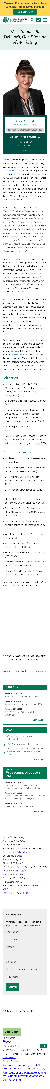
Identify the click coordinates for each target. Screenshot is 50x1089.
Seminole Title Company (14, 170)
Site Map (7, 1079)
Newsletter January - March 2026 (23, 704)
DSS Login (16, 1079)
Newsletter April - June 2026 (21, 696)
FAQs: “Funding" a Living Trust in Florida (23, 744)
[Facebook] (3, 1041)
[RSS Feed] (11, 1041)
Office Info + (8, 852)
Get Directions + (21, 852)
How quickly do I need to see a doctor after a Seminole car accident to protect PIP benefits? (25, 752)
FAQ (9, 729)
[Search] (32, 20)
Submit (13, 986)
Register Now (25, 11)
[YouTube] (8, 1041)
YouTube (38, 129)
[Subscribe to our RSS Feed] (25, 776)
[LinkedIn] (5, 1041)
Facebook (14, 129)
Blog (10, 769)
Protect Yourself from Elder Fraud (19, 806)
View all (37, 720)
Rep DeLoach (17, 354)
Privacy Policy (9, 1057)
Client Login (11, 1031)
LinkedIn (26, 129)
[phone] (38, 20)
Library (12, 687)
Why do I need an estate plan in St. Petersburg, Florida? (21, 737)
